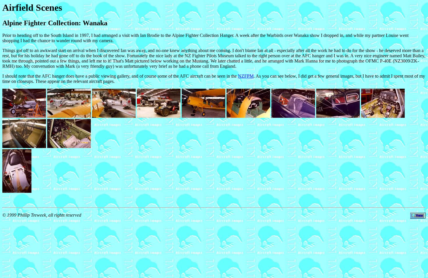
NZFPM (246, 76)
